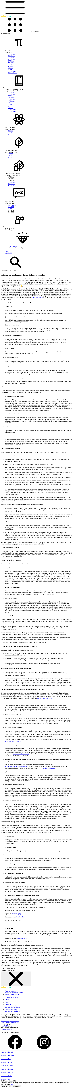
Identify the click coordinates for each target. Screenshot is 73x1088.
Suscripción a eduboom (12, 994)
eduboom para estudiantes (12, 1011)
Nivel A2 (11, 208)
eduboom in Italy (6, 1059)
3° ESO (10, 68)
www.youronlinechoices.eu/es (46, 768)
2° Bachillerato (12, 73)
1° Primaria (11, 54)
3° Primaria (11, 57)
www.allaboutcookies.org (44, 698)
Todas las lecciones (10, 991)
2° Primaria (11, 56)
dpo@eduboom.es (21, 938)
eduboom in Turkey (7, 1065)
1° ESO (10, 64)
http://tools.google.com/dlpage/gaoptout (16, 766)
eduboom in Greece (7, 1079)
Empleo (7, 999)
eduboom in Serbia (6, 1076)
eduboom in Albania (7, 1072)
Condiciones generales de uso (10, 1021)
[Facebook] (15, 1048)
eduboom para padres (11, 1009)
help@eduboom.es (6, 1029)
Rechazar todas (6, 1086)
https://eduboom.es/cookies (13, 741)
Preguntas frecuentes (11, 1006)
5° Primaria (11, 61)
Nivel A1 (11, 207)
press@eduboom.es (6, 1026)
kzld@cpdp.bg (20, 917)
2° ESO (10, 66)
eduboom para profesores (12, 1007)
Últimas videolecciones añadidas (14, 993)
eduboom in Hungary (7, 1069)
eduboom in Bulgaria (7, 1052)
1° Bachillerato (12, 71)
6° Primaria (11, 62)
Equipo (7, 1002)
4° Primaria (11, 59)
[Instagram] (44, 1048)
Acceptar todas (16, 1086)
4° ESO (10, 69)
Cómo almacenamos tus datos (10, 1022)
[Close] (16, 978)
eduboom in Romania (7, 1055)
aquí (12, 1084)
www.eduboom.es (37, 297)
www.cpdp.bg (16, 914)
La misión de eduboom (11, 997)
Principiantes (12, 205)
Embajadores (8, 1004)
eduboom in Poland (6, 1062)
